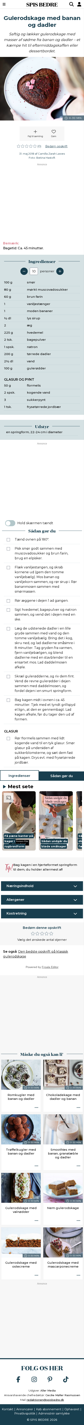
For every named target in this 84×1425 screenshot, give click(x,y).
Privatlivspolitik (24, 1413)
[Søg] (71, 4)
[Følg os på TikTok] (66, 1379)
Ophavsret (71, 1409)
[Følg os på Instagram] (34, 1379)
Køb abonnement (48, 1409)
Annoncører (24, 1409)
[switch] (10, 523)
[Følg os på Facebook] (18, 1379)
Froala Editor (50, 967)
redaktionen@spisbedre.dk (45, 1399)
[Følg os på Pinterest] (50, 1379)
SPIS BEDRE (42, 4)
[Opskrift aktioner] (36, 1107)
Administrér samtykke (54, 1413)
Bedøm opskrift (56, 146)
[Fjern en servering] (24, 271)
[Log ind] (79, 4)
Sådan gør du (61, 776)
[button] (19, 821)
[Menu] (10, 4)
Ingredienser (19, 776)
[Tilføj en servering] (60, 271)
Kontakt (7, 1409)
